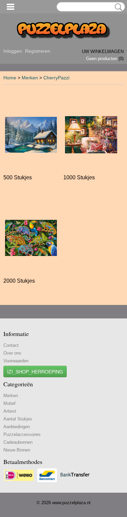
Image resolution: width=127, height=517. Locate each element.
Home (9, 77)
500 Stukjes (17, 177)
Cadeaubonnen (18, 442)
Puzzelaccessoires (22, 434)
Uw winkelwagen (103, 51)
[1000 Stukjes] (91, 134)
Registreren (37, 51)
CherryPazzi (56, 77)
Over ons (12, 353)
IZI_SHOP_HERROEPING (35, 371)
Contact (11, 345)
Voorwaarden (15, 360)
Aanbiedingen (16, 426)
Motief (9, 403)
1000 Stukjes (79, 177)
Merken (30, 77)
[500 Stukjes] (31, 134)
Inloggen (12, 51)
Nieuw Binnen (16, 450)
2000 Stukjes (19, 281)
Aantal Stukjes (17, 418)
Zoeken (117, 7)
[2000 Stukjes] (31, 238)
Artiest (9, 411)
